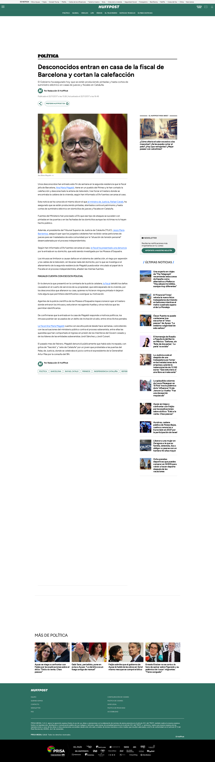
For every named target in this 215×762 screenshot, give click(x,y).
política (66, 13)
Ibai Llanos (190, 2)
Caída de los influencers (77, 2)
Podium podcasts (102, 754)
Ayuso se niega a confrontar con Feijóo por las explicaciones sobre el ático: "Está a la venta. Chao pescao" (164, 409)
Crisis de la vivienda (115, 2)
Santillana (102, 747)
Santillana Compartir (116, 747)
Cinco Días (112, 750)
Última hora (199, 7)
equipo (33, 697)
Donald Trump (54, 2)
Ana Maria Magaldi (65, 187)
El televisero (111, 13)
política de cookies (115, 701)
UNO (96, 750)
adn (143, 747)
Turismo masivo (94, 2)
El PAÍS (79, 747)
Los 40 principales (91, 747)
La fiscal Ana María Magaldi (51, 326)
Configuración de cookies (118, 697)
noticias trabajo (127, 13)
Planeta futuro (140, 750)
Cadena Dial (122, 750)
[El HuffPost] (109, 7)
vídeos (99, 13)
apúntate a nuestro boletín (158, 250)
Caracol (151, 747)
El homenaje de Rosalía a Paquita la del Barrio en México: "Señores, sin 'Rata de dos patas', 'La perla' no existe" (165, 341)
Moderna (89, 754)
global (75, 13)
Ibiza (103, 2)
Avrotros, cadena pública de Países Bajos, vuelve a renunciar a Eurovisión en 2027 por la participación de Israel (165, 427)
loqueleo (134, 754)
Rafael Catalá (72, 371)
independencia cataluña (106, 371)
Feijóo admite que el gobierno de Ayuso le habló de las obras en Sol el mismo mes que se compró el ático (125, 667)
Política (48, 56)
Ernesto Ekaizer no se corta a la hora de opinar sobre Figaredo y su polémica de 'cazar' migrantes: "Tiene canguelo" (162, 668)
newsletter (35, 708)
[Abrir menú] (2, 6)
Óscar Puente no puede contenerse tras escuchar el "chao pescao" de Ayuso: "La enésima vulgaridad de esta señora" (164, 321)
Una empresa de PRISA (57, 749)
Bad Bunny (154, 2)
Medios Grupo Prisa (57, 755)
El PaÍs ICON (113, 754)
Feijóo (44, 2)
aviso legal (112, 704)
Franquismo (143, 2)
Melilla (64, 2)
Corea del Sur (172, 2)
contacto (35, 704)
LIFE (92, 13)
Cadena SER (126, 747)
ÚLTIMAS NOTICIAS (145, 13)
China (182, 2)
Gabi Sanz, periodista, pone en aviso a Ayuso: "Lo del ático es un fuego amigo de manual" (87, 667)
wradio (103, 750)
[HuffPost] (39, 689)
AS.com (134, 747)
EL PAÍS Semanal (131, 750)
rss (32, 712)
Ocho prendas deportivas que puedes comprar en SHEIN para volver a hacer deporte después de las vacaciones (165, 465)
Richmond (77, 754)
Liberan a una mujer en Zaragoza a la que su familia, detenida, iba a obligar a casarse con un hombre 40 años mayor (165, 445)
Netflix (162, 2)
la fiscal (106, 283)
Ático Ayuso (35, 2)
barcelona (56, 371)
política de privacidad (116, 708)
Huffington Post (82, 750)
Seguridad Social (131, 2)
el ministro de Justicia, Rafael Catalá (105, 201)
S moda (123, 754)
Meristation (146, 754)
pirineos (86, 371)
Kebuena (149, 750)
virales (84, 13)
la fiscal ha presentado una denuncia (109, 247)
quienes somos (37, 701)
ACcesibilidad (113, 712)
